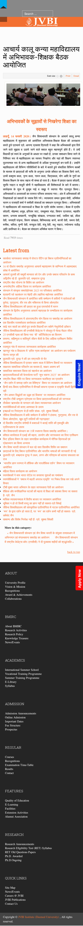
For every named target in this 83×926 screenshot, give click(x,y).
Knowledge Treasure (16, 638)
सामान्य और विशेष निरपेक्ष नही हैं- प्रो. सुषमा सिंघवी (28, 519)
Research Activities (16, 630)
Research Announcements (19, 844)
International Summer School (22, 670)
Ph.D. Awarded (14, 856)
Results (9, 769)
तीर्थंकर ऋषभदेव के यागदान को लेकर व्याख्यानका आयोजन (32, 403)
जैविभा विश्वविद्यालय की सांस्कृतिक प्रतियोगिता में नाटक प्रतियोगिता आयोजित (41, 507)
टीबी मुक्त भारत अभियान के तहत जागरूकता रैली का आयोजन (33, 487)
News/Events (12, 642)
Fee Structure (12, 725)
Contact (9, 773)
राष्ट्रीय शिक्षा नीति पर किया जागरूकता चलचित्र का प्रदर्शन (33, 379)
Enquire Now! (79, 374)
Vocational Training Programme (23, 674)
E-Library (11, 682)
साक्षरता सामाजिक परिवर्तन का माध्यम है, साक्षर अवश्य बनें (31, 367)
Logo (41, 30)
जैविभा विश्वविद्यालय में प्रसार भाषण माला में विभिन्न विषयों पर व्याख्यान (37, 363)
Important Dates (14, 721)
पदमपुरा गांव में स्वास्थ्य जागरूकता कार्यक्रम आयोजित (29, 347)
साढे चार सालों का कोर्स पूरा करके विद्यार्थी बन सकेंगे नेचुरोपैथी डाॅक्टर (37, 326)
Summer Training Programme (22, 678)
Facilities (10, 808)
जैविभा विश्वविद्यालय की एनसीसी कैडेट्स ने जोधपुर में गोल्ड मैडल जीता (37, 330)
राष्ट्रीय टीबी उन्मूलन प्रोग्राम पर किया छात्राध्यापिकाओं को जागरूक (37, 399)
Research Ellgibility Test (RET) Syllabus (28, 848)
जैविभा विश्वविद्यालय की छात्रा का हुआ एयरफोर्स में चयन (30, 306)
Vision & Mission (15, 586)
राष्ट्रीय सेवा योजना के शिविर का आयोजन (23, 282)
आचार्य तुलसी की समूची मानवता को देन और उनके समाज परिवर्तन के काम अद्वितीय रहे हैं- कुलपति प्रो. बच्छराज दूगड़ (39, 276)
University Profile (15, 582)
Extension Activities (16, 812)
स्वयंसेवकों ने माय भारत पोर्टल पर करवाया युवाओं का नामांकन (33, 475)
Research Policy (14, 634)
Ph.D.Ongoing (13, 860)
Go (57, 13)
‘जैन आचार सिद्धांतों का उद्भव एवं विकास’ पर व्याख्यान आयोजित (34, 395)
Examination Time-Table (19, 765)
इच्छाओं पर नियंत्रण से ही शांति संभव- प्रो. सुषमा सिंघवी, (31, 411)
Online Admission (15, 717)
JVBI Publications (15, 900)
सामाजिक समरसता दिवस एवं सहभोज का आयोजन (27, 371)
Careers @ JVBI (14, 895)
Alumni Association (16, 816)
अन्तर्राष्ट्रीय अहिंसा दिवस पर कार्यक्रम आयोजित (27, 286)
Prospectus (11, 729)
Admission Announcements (20, 713)
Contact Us (11, 904)
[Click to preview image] (43, 94)
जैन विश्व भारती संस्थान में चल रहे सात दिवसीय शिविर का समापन (35, 447)
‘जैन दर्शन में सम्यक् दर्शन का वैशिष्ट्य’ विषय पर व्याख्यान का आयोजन (37, 383)
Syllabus (10, 686)
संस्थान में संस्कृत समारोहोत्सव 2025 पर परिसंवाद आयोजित (32, 290)
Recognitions (12, 591)
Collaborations (13, 599)
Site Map (10, 887)
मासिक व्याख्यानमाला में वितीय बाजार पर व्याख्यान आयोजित (32, 499)
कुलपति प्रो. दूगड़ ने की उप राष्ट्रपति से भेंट (25, 359)
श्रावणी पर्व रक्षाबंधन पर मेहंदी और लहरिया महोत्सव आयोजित (33, 294)
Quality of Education (17, 800)
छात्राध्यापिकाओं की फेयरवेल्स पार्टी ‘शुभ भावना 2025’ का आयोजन (36, 375)
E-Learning (11, 804)
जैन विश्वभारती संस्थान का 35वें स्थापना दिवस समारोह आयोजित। (35, 431)
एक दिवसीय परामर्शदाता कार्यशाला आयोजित (24, 322)
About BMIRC (13, 626)
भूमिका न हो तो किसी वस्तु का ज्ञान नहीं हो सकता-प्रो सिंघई (32, 503)
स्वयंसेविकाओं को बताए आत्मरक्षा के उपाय (23, 407)
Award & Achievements (18, 595)
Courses (9, 757)
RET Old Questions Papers (20, 852)
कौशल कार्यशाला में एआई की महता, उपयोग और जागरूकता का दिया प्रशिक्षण (40, 435)
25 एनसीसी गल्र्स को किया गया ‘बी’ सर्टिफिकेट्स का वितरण (32, 335)
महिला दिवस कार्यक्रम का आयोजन (20, 471)
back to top (73, 552)
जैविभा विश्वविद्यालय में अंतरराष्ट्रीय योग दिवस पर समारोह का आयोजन (37, 318)
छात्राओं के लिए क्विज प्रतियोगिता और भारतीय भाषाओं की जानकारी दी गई (39, 451)
